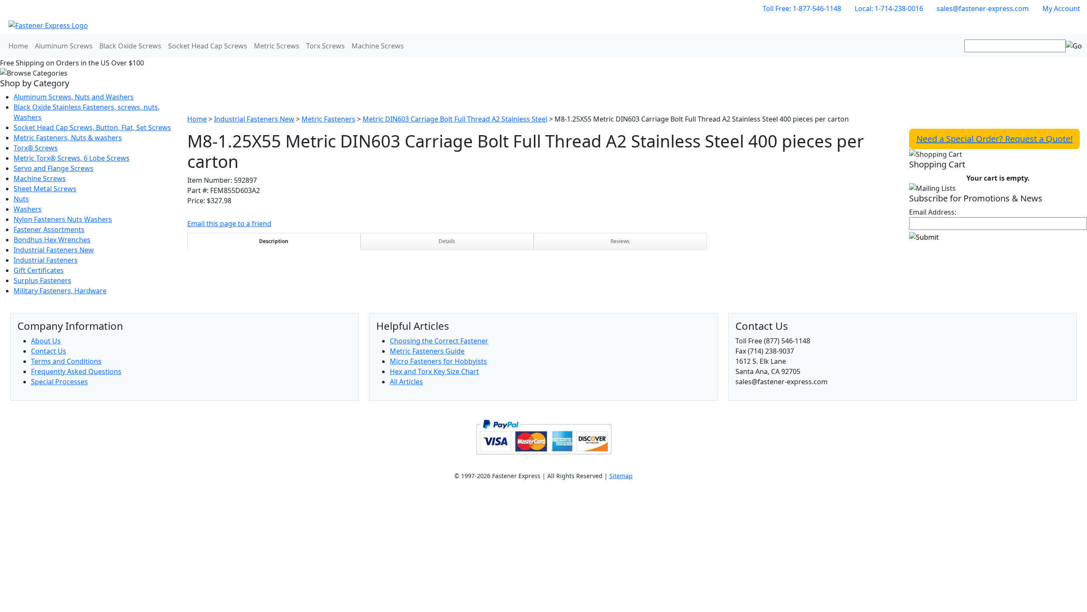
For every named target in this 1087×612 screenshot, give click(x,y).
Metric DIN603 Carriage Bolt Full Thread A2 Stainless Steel (455, 119)
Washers (28, 209)
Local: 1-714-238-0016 (889, 8)
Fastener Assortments (49, 229)
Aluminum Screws (64, 46)
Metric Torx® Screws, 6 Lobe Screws (72, 158)
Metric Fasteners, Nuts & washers (68, 137)
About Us (46, 341)
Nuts (21, 199)
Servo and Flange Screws (53, 168)
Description (273, 241)
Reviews (620, 241)
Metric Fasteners (328, 119)
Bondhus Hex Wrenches (52, 239)
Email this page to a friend (229, 223)
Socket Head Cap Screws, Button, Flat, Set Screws (92, 127)
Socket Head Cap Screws (207, 46)
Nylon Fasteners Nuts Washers (63, 219)
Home (18, 46)
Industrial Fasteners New (54, 250)
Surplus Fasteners (42, 280)
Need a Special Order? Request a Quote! (994, 138)
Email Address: (932, 212)
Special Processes (59, 381)
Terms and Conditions (66, 361)
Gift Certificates (39, 270)
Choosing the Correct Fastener (439, 341)
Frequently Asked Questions (76, 371)
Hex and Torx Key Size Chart (434, 371)
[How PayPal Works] (543, 436)
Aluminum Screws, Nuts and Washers (74, 97)
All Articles (406, 381)
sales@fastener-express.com (983, 8)
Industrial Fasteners (46, 260)
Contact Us (48, 351)
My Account (1061, 8)
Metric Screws (276, 46)
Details (447, 241)
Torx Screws (325, 46)
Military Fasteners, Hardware (60, 290)
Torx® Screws (36, 148)
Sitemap (621, 476)
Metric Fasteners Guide (427, 351)
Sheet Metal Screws (45, 188)
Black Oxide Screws (130, 46)
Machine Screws (378, 46)
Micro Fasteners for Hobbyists (438, 361)
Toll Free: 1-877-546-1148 (802, 8)
